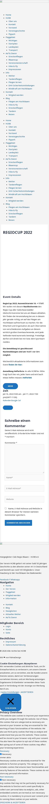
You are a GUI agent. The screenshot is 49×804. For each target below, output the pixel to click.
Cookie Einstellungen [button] (10, 692)
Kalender (7, 400)
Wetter (12, 75)
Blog (8, 98)
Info (7, 72)
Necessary (6, 754)
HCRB (8, 18)
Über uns (13, 21)
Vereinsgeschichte (17, 30)
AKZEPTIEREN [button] (27, 692)
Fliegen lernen (15, 82)
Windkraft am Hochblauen (20, 88)
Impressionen (15, 69)
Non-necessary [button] (6, 776)
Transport (13, 50)
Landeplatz (13, 47)
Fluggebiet (10, 37)
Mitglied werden (16, 95)
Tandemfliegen (15, 79)
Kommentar (11, 442)
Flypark (12, 34)
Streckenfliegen (16, 56)
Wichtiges (13, 40)
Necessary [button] (4, 751)
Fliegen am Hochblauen (19, 101)
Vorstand (13, 27)
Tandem (12, 111)
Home (8, 14)
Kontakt (12, 24)
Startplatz (13, 43)
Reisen (11, 114)
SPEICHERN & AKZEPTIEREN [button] (12, 802)
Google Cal (16, 400)
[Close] (8, 408)
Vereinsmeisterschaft (18, 63)
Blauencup (13, 59)
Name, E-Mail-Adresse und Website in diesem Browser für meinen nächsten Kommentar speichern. (23, 511)
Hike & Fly (13, 66)
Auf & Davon (11, 53)
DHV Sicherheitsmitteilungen (21, 85)
